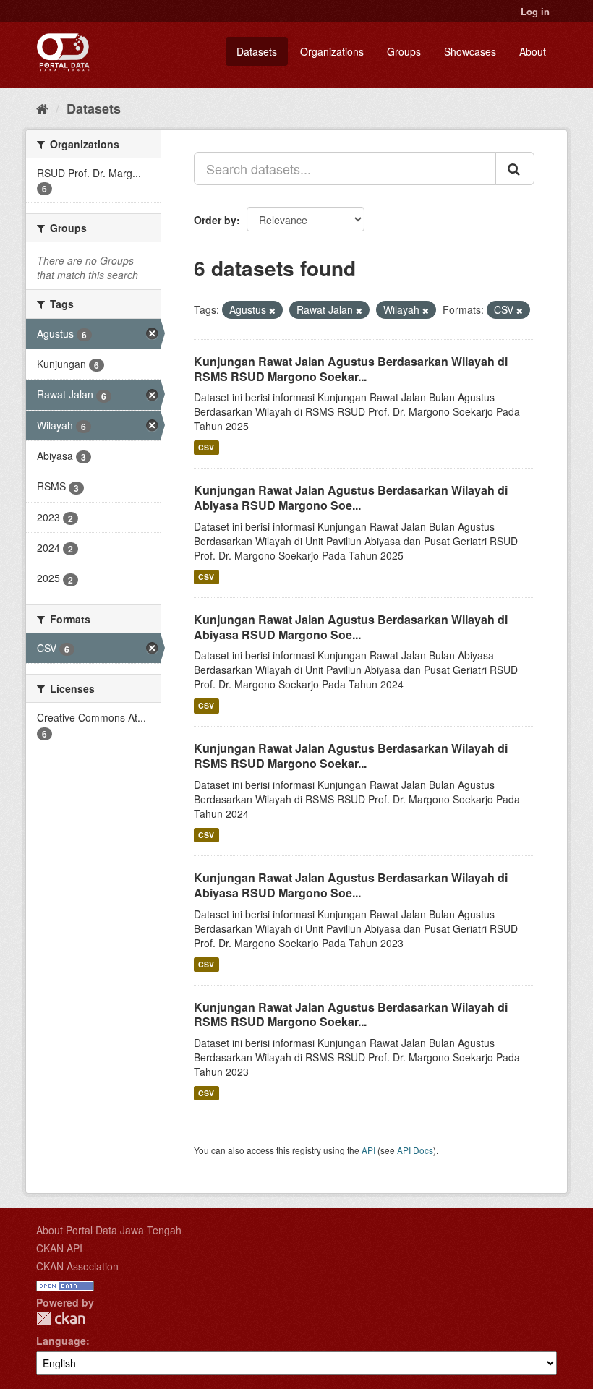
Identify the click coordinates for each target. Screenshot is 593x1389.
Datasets (256, 51)
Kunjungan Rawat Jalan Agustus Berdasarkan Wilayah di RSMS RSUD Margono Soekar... (351, 369)
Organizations (332, 51)
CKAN (60, 1318)
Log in (535, 11)
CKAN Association (77, 1266)
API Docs (415, 1150)
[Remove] (272, 310)
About (532, 51)
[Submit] (514, 168)
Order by (215, 220)
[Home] (42, 107)
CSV (206, 447)
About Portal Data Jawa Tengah (109, 1230)
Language (61, 1340)
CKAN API (59, 1248)
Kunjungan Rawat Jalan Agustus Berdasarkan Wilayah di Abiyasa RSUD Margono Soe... (351, 497)
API (368, 1150)
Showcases (470, 51)
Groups (404, 51)
